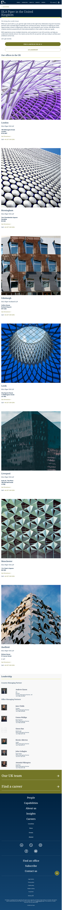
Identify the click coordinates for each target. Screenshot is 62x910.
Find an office (31, 860)
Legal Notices (39, 901)
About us (31, 2)
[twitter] (31, 845)
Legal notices (31, 879)
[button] (31, 776)
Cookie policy (31, 885)
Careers (43, 2)
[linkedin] (21, 845)
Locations (6, 7)
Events (31, 832)
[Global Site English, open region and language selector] (58, 2)
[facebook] (26, 851)
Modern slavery (31, 888)
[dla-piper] (6, 2)
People (18, 2)
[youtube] (35, 851)
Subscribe (31, 865)
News (31, 828)
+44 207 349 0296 (9, 139)
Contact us (31, 871)
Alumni (31, 837)
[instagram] (40, 845)
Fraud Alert (31, 891)
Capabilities (25, 2)
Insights (38, 2)
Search (53, 2)
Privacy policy (31, 882)
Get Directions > (6, 136)
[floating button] (57, 873)
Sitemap (30, 895)
